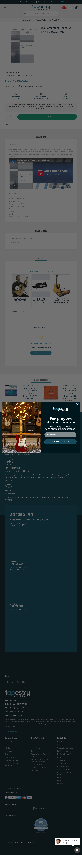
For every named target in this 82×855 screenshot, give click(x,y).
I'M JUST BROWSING (60, 447)
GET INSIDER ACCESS (60, 442)
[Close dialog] (77, 404)
